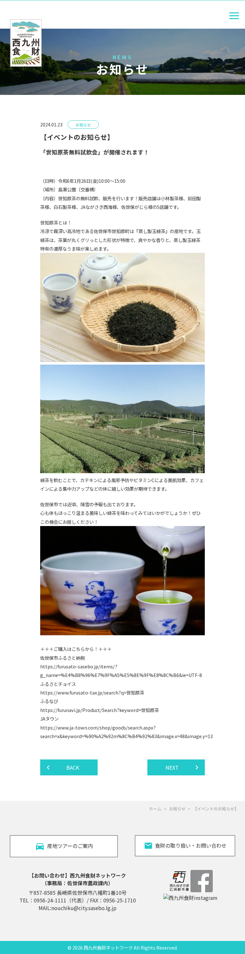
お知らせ (177, 809)
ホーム (155, 809)
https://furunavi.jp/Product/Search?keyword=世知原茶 (99, 710)
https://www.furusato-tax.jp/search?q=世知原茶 (92, 692)
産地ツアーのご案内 (70, 846)
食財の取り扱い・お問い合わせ (190, 845)
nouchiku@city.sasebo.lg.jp (83, 908)
